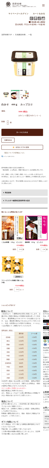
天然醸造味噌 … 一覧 (23, 35)
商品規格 (8, 192)
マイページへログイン (18, 14)
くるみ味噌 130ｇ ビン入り (11, 242)
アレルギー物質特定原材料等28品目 (17, 200)
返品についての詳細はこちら (14, 153)
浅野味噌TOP (6, 35)
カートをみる (39, 14)
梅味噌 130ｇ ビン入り (34, 242)
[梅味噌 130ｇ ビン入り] (36, 228)
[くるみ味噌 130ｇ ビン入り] (12, 228)
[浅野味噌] (21, 7)
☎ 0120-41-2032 (37, 22)
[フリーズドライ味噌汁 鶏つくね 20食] (12, 266)
